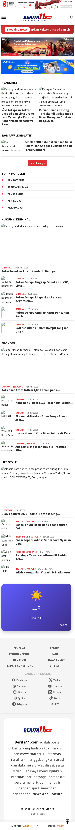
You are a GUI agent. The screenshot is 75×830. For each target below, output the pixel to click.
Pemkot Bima (15, 180)
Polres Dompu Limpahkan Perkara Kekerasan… (38, 299)
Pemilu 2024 (15, 200)
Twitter (57, 680)
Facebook (21, 680)
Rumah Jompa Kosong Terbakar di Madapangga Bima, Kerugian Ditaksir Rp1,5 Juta (56, 115)
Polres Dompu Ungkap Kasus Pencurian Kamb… (42, 314)
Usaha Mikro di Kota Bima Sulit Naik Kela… (44, 433)
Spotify (21, 698)
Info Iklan (19, 660)
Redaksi (55, 648)
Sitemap (55, 665)
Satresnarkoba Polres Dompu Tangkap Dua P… (41, 329)
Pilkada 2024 (15, 207)
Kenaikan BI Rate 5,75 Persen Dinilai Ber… (44, 403)
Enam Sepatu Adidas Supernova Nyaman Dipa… (43, 541)
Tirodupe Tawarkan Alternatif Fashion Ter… (41, 557)
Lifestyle (6, 510)
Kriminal (6, 267)
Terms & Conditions (19, 665)
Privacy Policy (55, 660)
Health (19, 521)
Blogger (57, 692)
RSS (57, 704)
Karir (55, 654)
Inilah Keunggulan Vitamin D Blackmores (42, 572)
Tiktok (57, 698)
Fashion (20, 552)
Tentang (19, 648)
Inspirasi (20, 536)
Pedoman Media (19, 654)
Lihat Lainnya (37, 163)
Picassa (22, 692)
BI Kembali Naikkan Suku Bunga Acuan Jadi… (41, 418)
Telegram (22, 704)
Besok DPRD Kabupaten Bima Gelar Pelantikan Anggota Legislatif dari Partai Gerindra (48, 146)
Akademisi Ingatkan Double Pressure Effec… (40, 448)
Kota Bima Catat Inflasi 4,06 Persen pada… (30, 390)
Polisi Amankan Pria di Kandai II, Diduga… (29, 271)
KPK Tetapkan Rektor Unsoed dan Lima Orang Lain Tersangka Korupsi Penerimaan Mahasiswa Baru (17, 117)
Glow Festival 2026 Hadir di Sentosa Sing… (30, 514)
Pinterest (21, 686)
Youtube (57, 686)
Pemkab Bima (15, 194)
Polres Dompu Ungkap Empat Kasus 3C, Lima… (42, 284)
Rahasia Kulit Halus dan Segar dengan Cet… (41, 526)
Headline (17, 386)
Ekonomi (8, 343)
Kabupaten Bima (17, 187)
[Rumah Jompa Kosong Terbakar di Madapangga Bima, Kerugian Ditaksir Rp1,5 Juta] (56, 96)
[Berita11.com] (37, 16)
